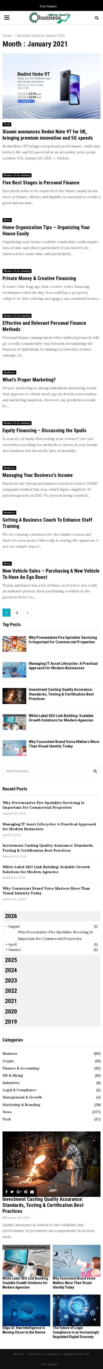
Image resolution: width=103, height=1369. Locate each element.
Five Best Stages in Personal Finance (41, 183)
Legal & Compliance (19, 1090)
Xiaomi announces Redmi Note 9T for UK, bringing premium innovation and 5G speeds (47, 135)
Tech (7, 124)
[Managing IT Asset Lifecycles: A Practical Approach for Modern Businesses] (14, 670)
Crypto (8, 1061)
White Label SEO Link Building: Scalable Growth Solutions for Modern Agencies (46, 869)
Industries (11, 1082)
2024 (11, 970)
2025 (11, 960)
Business (9, 372)
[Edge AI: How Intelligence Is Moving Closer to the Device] (26, 1310)
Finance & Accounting (17, 175)
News (7, 220)
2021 (11, 1001)
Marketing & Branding (21, 1104)
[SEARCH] (95, 771)
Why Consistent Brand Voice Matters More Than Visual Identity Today (74, 1282)
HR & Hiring (12, 1075)
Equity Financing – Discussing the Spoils (44, 430)
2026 (11, 916)
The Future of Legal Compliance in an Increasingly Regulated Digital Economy (76, 1332)
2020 (11, 1011)
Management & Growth (22, 1097)
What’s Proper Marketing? (29, 380)
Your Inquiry (48, 6)
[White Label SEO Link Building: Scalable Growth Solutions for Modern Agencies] (14, 722)
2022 (11, 990)
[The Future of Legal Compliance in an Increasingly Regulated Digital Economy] (76, 1310)
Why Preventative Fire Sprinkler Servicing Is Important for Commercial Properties (43, 805)
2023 (11, 980)
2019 (11, 1021)
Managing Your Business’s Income (37, 475)
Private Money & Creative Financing (39, 278)
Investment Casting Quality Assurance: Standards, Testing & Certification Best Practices (61, 693)
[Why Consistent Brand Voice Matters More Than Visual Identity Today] (14, 748)
